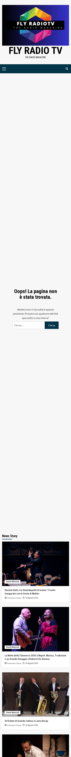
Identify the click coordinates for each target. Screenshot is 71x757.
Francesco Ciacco (14, 598)
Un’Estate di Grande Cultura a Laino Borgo (26, 720)
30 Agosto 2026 (31, 598)
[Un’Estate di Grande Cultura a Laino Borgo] (35, 694)
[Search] (67, 69)
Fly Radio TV (35, 50)
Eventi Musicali (12, 581)
